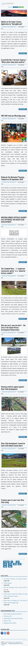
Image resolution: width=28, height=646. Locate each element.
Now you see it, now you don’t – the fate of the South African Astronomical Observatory (13, 327)
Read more (22, 53)
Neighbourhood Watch (10, 623)
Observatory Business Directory (13, 614)
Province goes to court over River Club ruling (12, 501)
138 (5, 564)
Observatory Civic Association (13, 642)
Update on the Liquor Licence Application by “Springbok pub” (11, 22)
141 (19, 564)
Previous (6, 562)
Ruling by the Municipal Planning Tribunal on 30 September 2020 (12, 178)
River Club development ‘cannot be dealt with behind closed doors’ (13, 444)
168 (5, 566)
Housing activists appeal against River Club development (12, 387)
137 (17, 562)
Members (10, 7)
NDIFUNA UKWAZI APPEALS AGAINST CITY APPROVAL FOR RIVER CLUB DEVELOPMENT (14, 219)
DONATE (21, 7)
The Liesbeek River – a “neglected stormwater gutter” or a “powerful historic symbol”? (13, 270)
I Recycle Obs (8, 616)
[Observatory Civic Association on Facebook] (2, 633)
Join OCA (16, 7)
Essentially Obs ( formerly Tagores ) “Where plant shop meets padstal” (13, 60)
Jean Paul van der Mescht (9, 27)
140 (15, 564)
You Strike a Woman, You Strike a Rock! (15, 579)
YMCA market (8, 583)
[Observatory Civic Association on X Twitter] (5, 633)
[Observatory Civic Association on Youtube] (8, 633)
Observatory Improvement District (13, 618)
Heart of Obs (7, 620)
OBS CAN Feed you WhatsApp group (13, 115)
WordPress (22, 643)
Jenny (2, 644)
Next (10, 566)
